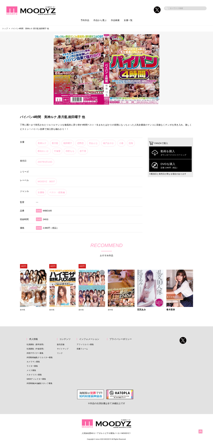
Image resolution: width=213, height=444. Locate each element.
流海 (131, 143)
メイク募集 (31, 370)
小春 (121, 143)
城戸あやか (108, 143)
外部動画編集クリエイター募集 (40, 357)
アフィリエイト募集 (85, 344)
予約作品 (85, 20)
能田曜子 (67, 143)
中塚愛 (57, 151)
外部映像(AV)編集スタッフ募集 (39, 383)
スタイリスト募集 (34, 375)
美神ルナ (42, 143)
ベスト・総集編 (57, 192)
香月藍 (55, 143)
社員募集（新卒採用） (36, 344)
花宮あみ (141, 310)
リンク (60, 353)
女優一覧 (128, 20)
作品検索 (115, 20)
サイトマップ (62, 349)
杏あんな (93, 143)
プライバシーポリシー (120, 339)
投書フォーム (82, 349)
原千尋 (83, 151)
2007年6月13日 (45, 162)
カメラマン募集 (33, 362)
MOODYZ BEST (46, 181)
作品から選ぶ (100, 20)
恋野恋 (80, 143)
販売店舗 (60, 344)
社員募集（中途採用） (36, 349)
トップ (5, 28)
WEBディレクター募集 (36, 379)
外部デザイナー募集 (35, 353)
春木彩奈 (170, 310)
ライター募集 (32, 366)
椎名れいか (43, 151)
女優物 (41, 192)
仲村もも (70, 151)
